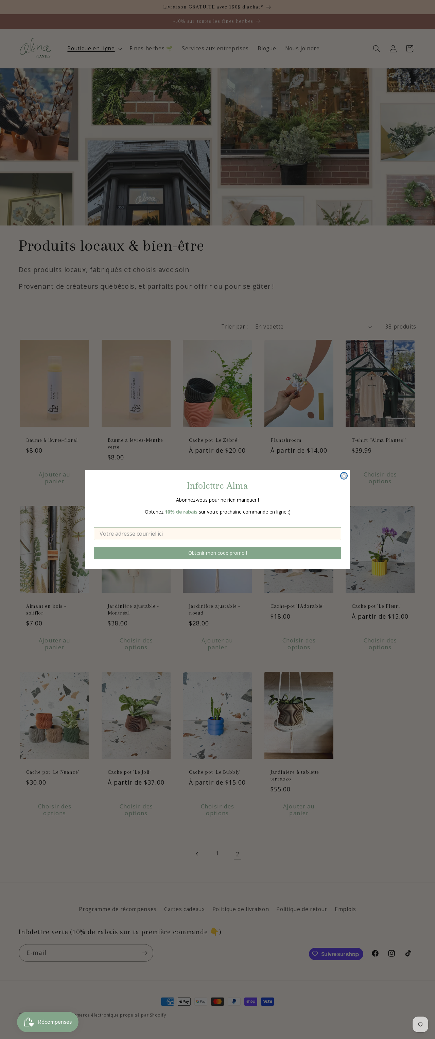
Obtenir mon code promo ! (217, 553)
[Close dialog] (344, 475)
